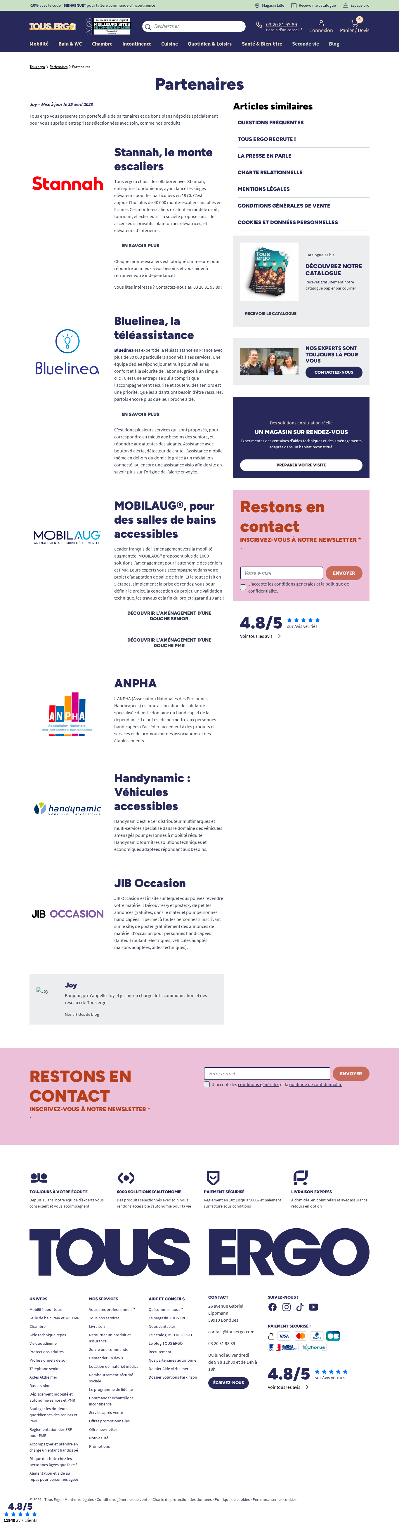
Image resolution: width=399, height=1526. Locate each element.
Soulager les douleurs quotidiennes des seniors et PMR (53, 1415)
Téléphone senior (45, 1368)
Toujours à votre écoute (59, 1192)
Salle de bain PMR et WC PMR (54, 1318)
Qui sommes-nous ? (166, 1309)
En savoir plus (140, 245)
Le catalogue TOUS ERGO (170, 1334)
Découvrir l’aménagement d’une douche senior (169, 615)
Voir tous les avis (256, 636)
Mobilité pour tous (46, 1309)
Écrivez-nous (228, 1382)
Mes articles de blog (82, 1014)
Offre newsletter (103, 1429)
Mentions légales (79, 1499)
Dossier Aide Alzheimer (168, 1368)
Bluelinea (123, 350)
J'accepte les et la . (298, 587)
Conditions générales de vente (123, 1499)
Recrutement (160, 1351)
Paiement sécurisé (224, 1192)
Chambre (38, 1326)
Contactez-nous (334, 372)
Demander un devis (106, 1357)
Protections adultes (47, 1351)
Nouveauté (98, 1437)
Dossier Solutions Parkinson (173, 1377)
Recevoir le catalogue (270, 313)
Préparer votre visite (301, 465)
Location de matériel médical (114, 1366)
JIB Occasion (126, 898)
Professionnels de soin (49, 1360)
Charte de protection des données (182, 1499)
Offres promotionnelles (109, 1421)
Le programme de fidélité (111, 1389)
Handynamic (126, 821)
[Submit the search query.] (148, 26)
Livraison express (311, 1192)
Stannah (195, 181)
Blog (334, 43)
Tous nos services (104, 1318)
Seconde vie (305, 43)
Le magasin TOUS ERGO (169, 1318)
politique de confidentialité (315, 1084)
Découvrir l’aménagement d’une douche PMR (169, 642)
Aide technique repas (48, 1334)
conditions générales (294, 584)
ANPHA (124, 698)
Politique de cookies (232, 1499)
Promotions (99, 1446)
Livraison (97, 1326)
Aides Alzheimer (43, 1377)
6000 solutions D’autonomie (149, 1192)
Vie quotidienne (43, 1343)
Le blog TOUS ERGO (166, 1343)
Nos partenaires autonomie (172, 1360)
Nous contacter (162, 1326)
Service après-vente (106, 1412)
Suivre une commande (108, 1349)
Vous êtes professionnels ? (112, 1309)
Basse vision (40, 1385)
